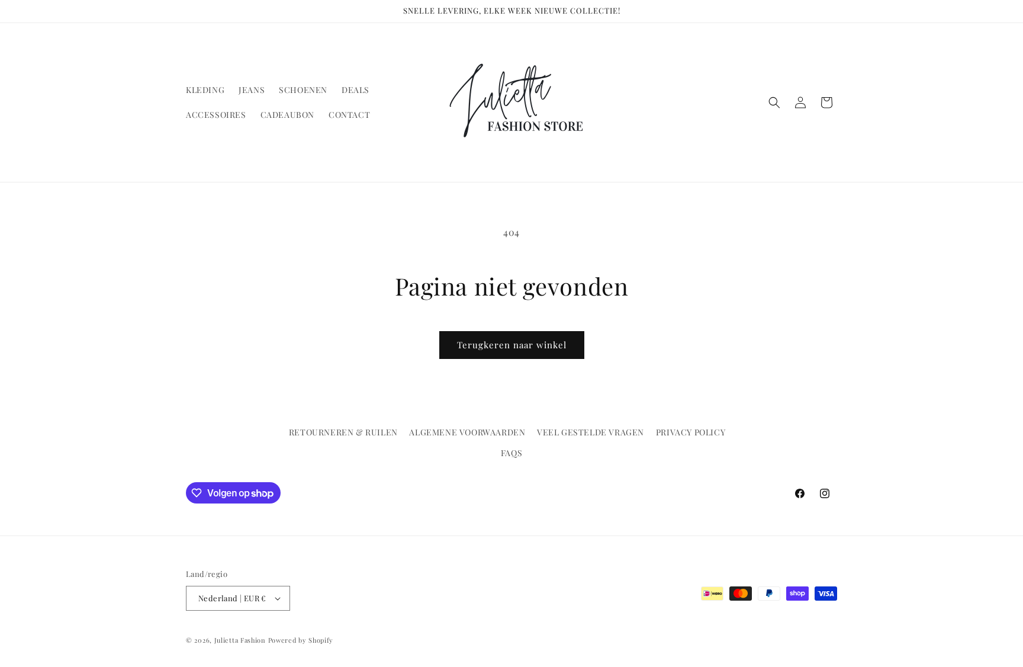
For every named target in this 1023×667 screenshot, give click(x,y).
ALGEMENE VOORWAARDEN (467, 432)
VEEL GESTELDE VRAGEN (590, 432)
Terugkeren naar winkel (512, 345)
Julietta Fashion (240, 640)
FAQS (511, 452)
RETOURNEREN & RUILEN (343, 432)
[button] (774, 102)
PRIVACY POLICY (690, 432)
